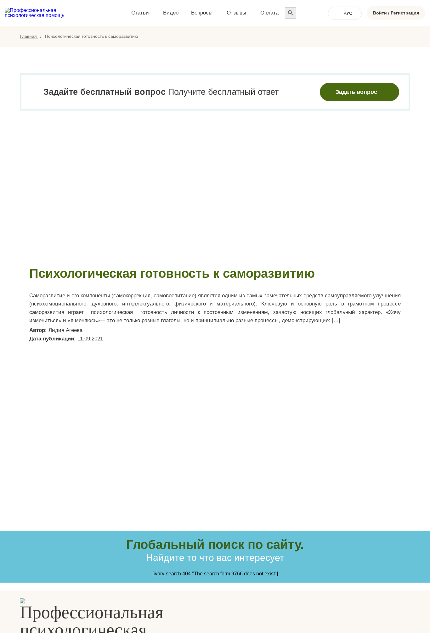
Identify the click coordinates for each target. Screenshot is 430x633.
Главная (29, 36)
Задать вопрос (356, 92)
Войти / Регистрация (396, 12)
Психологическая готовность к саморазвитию (172, 273)
